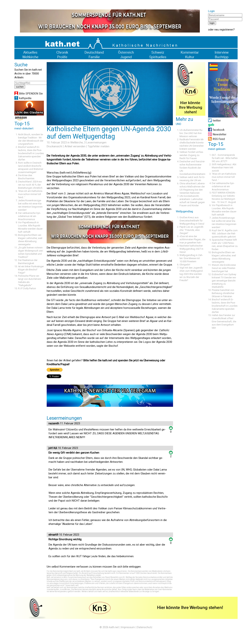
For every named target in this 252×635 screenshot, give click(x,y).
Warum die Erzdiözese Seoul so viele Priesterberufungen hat (224, 268)
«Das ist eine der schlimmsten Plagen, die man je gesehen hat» (192, 239)
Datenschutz (144, 627)
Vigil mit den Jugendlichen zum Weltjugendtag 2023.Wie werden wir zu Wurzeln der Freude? (191, 274)
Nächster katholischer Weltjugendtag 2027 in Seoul (191, 248)
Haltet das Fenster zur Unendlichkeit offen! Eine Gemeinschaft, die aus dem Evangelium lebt (224, 321)
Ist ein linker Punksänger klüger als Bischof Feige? (31, 269)
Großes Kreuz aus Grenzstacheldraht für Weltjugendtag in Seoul (191, 220)
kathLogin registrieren (117, 571)
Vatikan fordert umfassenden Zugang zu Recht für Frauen (191, 155)
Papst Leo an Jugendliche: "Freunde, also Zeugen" (191, 230)
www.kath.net (72, 585)
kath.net (114, 627)
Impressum (128, 627)
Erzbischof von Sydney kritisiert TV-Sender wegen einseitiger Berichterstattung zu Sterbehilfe (224, 280)
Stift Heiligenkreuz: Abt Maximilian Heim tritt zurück (224, 167)
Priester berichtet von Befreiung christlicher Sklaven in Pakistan (223, 293)
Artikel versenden (75, 146)
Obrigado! (184, 264)
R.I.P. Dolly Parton (27, 288)
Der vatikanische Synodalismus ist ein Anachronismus (29, 216)
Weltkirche (76, 142)
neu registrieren (223, 29)
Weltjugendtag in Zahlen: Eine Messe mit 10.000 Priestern (191, 258)
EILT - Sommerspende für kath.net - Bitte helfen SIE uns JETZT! (225, 158)
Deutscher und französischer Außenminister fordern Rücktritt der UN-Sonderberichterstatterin (192, 167)
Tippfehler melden (98, 146)
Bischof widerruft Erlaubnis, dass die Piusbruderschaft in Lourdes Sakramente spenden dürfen (31, 153)
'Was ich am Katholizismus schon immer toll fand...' (30, 194)
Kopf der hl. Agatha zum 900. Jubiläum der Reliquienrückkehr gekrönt (225, 233)
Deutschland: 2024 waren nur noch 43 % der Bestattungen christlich (30, 184)
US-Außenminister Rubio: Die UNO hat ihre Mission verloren (191, 133)
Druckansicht (54, 146)
